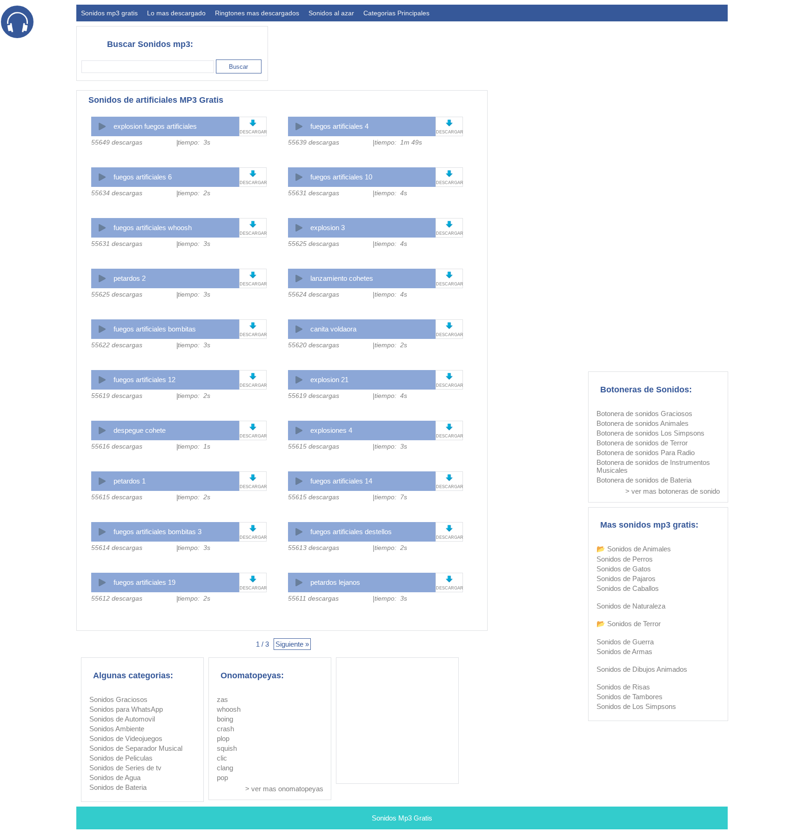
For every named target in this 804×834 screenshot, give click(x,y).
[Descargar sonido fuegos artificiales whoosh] (253, 224)
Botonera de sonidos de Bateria (643, 480)
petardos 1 (130, 481)
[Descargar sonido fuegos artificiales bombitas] (253, 325)
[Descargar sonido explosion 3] (449, 224)
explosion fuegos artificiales (155, 126)
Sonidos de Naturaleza (630, 606)
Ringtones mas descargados (257, 13)
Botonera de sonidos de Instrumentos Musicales (653, 466)
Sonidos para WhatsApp (126, 709)
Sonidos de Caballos (627, 588)
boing (225, 719)
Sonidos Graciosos (118, 699)
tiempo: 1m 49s (398, 142)
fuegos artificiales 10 (341, 177)
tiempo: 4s (391, 193)
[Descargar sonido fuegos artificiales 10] (449, 173)
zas (222, 699)
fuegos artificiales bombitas (155, 329)
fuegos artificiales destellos (351, 532)
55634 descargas (116, 193)
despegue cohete (140, 430)
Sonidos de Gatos (623, 569)
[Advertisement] (558, 49)
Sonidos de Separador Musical (135, 748)
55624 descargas (313, 294)
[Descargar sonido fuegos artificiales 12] (253, 376)
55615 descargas (313, 446)
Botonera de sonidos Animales (642, 423)
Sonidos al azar (331, 13)
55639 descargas (313, 142)
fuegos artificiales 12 (144, 380)
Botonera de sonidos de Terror (642, 443)
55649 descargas (116, 142)
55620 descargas (313, 345)
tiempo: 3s (194, 142)
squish (227, 748)
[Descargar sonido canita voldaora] (449, 325)
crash (225, 729)
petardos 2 (130, 278)
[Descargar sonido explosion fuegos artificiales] (253, 123)
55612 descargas (116, 598)
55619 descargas (116, 395)
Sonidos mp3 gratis (109, 13)
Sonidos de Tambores (629, 697)
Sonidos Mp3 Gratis (402, 818)
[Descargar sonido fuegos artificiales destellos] (449, 528)
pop (222, 777)
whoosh (229, 709)
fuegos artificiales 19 (144, 582)
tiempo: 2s (194, 193)
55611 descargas (313, 598)
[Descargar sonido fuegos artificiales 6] (253, 173)
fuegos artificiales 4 (339, 126)
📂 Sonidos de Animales (633, 549)
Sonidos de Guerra (625, 642)
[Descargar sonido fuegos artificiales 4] (449, 123)
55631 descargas (313, 193)
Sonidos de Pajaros (626, 578)
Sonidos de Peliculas (121, 758)
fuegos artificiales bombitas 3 (157, 532)
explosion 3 (327, 228)
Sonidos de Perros (624, 559)
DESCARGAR (253, 132)
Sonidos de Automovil (122, 719)
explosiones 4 (331, 430)
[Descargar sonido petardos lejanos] (449, 579)
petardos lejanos (335, 582)
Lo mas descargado (176, 13)
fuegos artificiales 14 (341, 481)
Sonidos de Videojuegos (125, 738)
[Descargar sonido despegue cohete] (253, 427)
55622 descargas (116, 345)
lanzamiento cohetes (341, 278)
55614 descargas (116, 547)
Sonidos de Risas (623, 687)
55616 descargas (116, 446)
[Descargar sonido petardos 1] (253, 477)
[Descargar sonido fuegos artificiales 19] (253, 579)
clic (222, 758)
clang (225, 768)
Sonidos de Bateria (118, 787)
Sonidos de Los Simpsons (636, 706)
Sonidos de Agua (115, 777)
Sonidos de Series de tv (125, 768)
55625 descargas (313, 243)
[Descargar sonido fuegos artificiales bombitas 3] (253, 528)
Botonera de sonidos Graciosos (644, 413)
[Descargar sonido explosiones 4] (449, 427)
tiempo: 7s (391, 497)
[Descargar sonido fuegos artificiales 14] (449, 477)
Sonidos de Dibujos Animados (641, 669)
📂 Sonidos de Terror (628, 624)
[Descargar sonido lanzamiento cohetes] (449, 275)
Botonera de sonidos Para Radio (645, 453)
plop (223, 738)
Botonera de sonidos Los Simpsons (650, 433)
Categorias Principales (396, 13)
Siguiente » (292, 644)
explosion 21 (329, 380)
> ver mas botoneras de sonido (672, 491)
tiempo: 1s (194, 446)
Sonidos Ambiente (116, 729)
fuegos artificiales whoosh (153, 228)
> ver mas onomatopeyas (284, 789)
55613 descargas (313, 547)
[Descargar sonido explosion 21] (449, 376)
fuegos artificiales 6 (143, 177)
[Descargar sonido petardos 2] (253, 275)
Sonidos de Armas (624, 651)
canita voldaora (333, 329)
